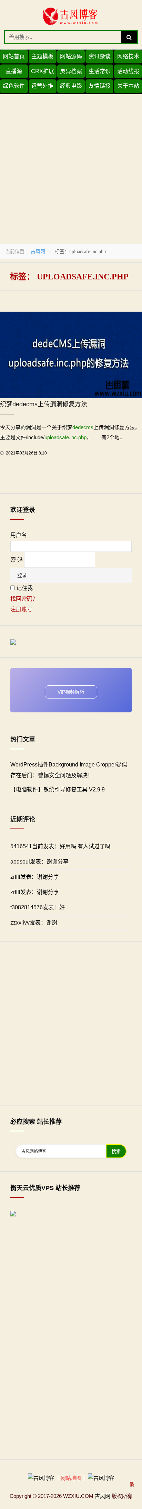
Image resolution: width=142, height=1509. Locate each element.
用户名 (18, 535)
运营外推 (42, 86)
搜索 (116, 1151)
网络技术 (128, 56)
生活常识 (100, 71)
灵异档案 (71, 71)
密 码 (16, 560)
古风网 (38, 251)
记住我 (24, 588)
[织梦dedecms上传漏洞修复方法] (71, 354)
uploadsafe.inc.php (65, 437)
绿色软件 (14, 86)
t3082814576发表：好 (37, 907)
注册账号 (21, 609)
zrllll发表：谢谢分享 (34, 877)
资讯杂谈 (100, 56)
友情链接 (100, 86)
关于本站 (128, 86)
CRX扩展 (42, 71)
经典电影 (71, 86)
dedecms (82, 427)
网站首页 (14, 56)
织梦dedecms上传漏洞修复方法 (43, 404)
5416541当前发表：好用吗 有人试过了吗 (60, 846)
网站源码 (71, 56)
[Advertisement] (71, 165)
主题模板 (42, 56)
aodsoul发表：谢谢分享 (39, 862)
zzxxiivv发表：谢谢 (33, 923)
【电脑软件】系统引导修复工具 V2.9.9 (57, 789)
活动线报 (128, 71)
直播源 (14, 71)
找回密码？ (24, 599)
